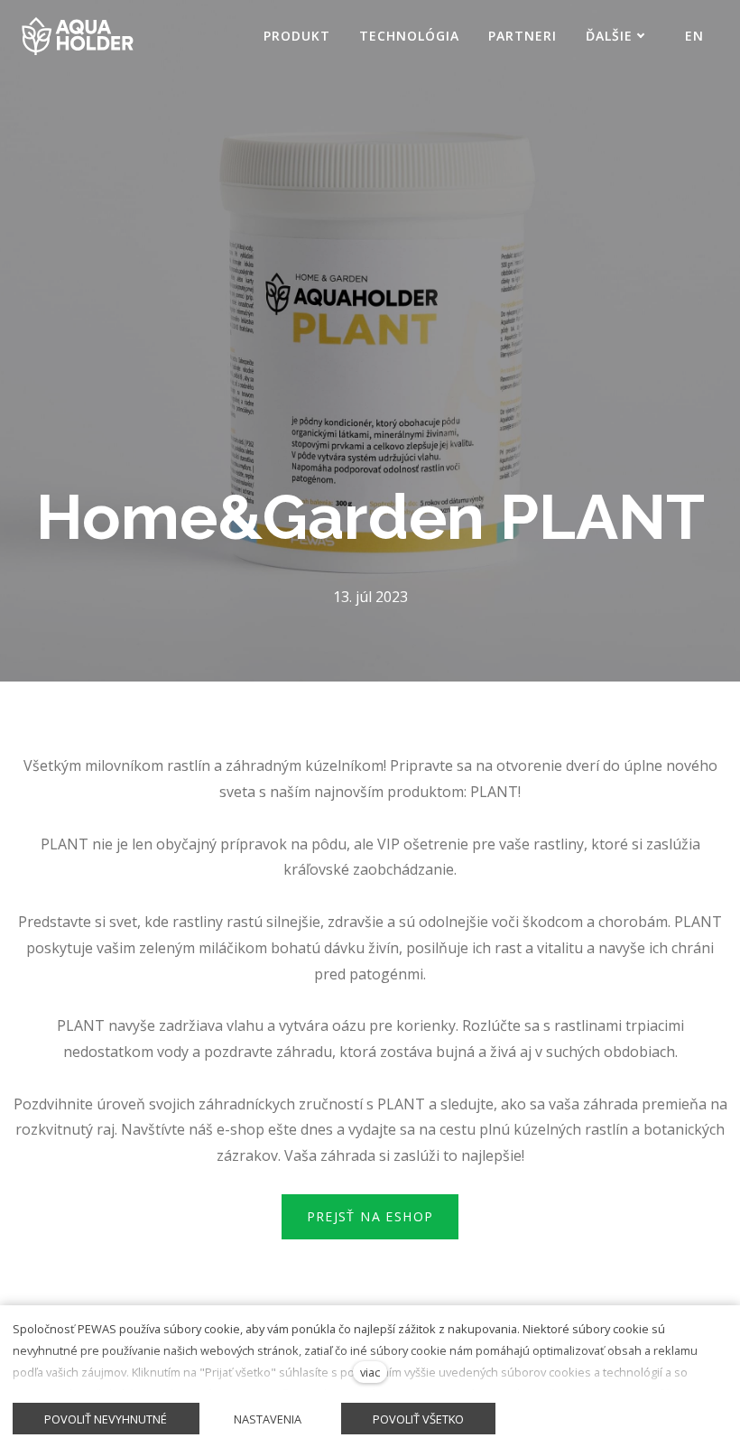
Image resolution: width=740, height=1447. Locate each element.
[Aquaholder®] (78, 36)
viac (370, 1372)
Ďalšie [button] (609, 35)
